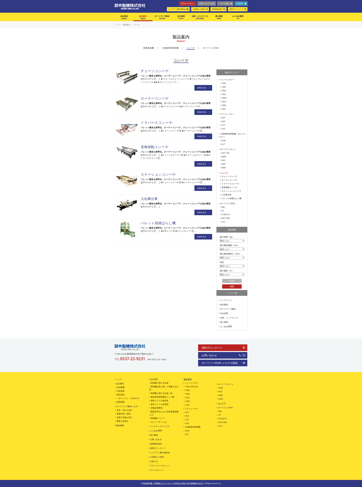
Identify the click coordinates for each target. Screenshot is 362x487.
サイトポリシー (157, 470)
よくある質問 (237, 17)
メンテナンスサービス (160, 426)
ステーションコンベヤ (231, 191)
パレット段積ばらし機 (231, 198)
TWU (223, 101)
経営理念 (121, 394)
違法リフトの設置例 (159, 404)
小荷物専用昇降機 (170, 47)
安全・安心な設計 (124, 410)
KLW (223, 140)
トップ (119, 379)
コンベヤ (190, 47)
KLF (223, 144)
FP (222, 210)
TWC (223, 109)
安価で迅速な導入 (124, 417)
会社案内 (124, 17)
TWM (223, 98)
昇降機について (157, 418)
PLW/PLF (225, 214)
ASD (223, 160)
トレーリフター (227, 79)
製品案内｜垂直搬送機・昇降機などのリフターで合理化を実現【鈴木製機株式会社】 (130, 7)
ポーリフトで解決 (161, 17)
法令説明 (180, 17)
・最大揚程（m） (226, 270)
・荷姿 (221, 262)
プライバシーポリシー (160, 465)
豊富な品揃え (123, 421)
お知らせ (154, 461)
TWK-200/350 (191, 386)
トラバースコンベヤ (230, 183)
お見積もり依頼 (199, 9)
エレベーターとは (158, 421)
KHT (223, 117)
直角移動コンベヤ (229, 187)
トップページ (226, 300)
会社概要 (121, 387)
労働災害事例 (156, 408)
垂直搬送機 (148, 47)
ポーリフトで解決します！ (128, 406)
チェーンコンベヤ (229, 176)
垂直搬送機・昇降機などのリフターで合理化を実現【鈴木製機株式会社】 (173, 483)
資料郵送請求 (217, 9)
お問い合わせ (204, 4)
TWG (223, 90)
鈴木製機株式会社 (130, 347)
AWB (223, 156)
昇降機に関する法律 (159, 383)
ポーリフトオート (228, 149)
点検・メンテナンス (199, 17)
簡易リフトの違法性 (159, 400)
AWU (223, 164)
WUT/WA (225, 218)
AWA (223, 167)
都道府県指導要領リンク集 (162, 397)
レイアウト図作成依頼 (176, 9)
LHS (223, 128)
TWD (223, 87)
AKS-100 (225, 153)
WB (223, 207)
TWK (223, 83)
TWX (223, 94)
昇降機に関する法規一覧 (161, 393)
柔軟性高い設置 (124, 413)
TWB (223, 105)
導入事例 (218, 17)
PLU (223, 221)
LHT (223, 125)
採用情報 (239, 4)
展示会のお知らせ (188, 4)
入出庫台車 (226, 194)
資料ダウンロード (236, 9)
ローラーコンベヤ (229, 180)
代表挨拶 (121, 391)
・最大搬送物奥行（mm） (229, 253)
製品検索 (120, 425)
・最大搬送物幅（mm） (228, 245)
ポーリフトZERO (211, 47)
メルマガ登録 (224, 4)
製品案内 (142, 17)
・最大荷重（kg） (226, 237)
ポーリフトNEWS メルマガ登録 (220, 363)
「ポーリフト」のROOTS (128, 398)
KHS (223, 121)
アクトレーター (227, 114)
